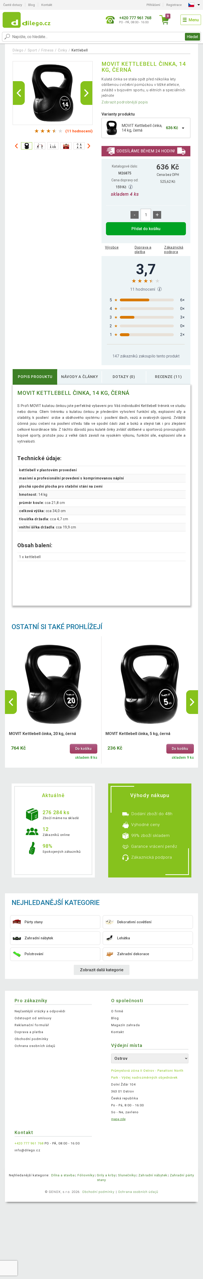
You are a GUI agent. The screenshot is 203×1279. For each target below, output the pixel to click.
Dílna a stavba (63, 1175)
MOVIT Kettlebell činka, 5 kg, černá (137, 733)
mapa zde (118, 1119)
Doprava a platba (143, 249)
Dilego (18, 50)
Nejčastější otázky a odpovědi (40, 1011)
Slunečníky (127, 1175)
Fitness (47, 50)
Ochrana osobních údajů (35, 1046)
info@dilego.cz (27, 1150)
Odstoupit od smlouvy (33, 1018)
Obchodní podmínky (31, 1039)
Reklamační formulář (32, 1025)
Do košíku (83, 749)
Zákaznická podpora (173, 249)
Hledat (192, 36)
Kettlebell (80, 50)
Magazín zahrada (125, 1025)
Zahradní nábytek (152, 1175)
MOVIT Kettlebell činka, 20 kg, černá (42, 733)
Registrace (174, 5)
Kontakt (46, 5)
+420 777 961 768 (29, 1143)
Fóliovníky (85, 1175)
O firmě (117, 1011)
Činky (62, 50)
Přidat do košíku (145, 228)
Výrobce (112, 247)
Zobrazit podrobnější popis (125, 102)
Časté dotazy (12, 5)
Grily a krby (106, 1175)
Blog (31, 5)
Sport (32, 50)
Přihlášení (153, 5)
